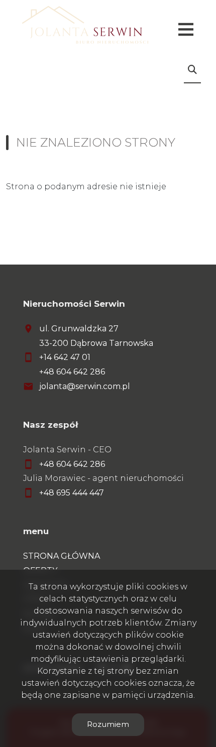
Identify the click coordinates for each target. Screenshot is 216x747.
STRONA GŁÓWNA (61, 556)
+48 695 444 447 (71, 492)
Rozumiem (108, 724)
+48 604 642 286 (72, 372)
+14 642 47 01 (64, 357)
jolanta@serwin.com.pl (84, 386)
